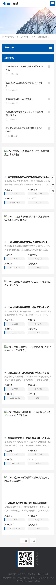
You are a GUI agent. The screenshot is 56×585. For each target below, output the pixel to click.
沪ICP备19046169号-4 (30, 581)
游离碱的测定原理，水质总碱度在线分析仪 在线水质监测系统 (29, 438)
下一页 (24, 541)
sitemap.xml (42, 574)
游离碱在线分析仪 (39, 37)
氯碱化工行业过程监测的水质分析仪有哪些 (24, 84)
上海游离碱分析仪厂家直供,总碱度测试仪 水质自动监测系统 (29, 242)
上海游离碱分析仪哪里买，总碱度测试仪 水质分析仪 (29, 307)
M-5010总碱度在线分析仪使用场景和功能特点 (24, 68)
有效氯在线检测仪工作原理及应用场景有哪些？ (24, 130)
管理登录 (31, 574)
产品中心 (25, 37)
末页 (33, 541)
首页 (16, 37)
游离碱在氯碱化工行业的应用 (19, 99)
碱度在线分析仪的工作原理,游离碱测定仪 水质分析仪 (29, 177)
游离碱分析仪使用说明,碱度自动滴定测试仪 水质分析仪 (29, 503)
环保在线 (21, 574)
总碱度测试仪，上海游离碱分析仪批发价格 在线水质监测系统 (29, 372)
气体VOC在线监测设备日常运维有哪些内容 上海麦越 (24, 113)
